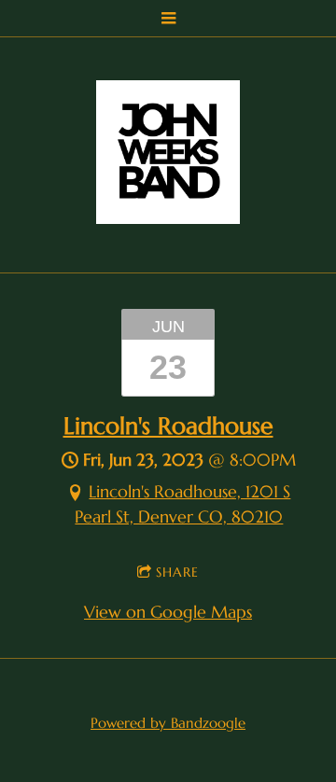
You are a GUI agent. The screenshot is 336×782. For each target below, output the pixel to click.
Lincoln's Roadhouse (168, 426)
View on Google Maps (168, 611)
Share (177, 572)
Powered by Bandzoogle (168, 723)
